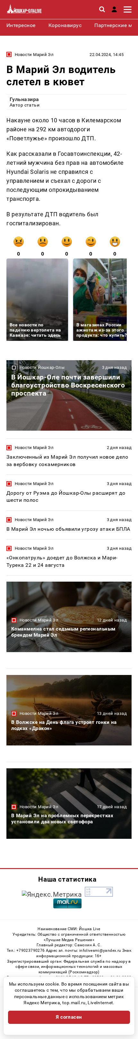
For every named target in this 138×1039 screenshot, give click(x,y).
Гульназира (24, 99)
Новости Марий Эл (34, 54)
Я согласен (69, 1017)
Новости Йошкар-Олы (42, 367)
